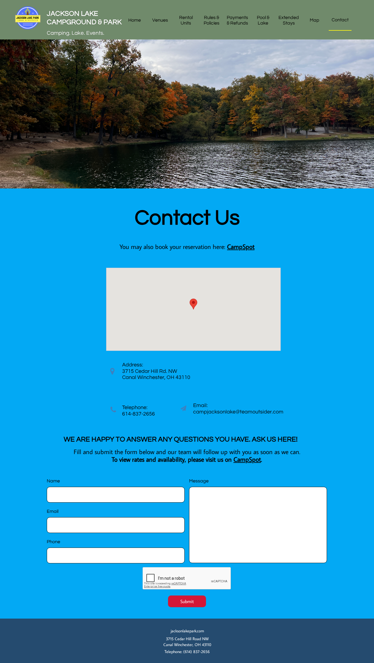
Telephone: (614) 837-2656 (187, 651)
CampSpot (247, 459)
